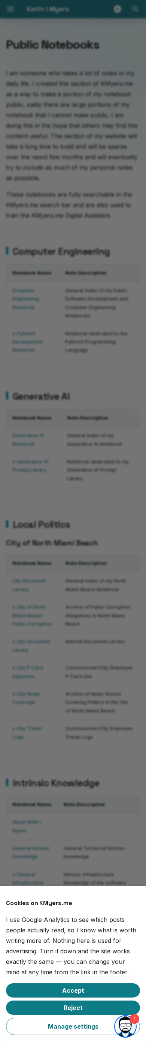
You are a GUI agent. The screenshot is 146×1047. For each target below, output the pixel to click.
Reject (73, 1007)
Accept (73, 990)
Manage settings (73, 1026)
